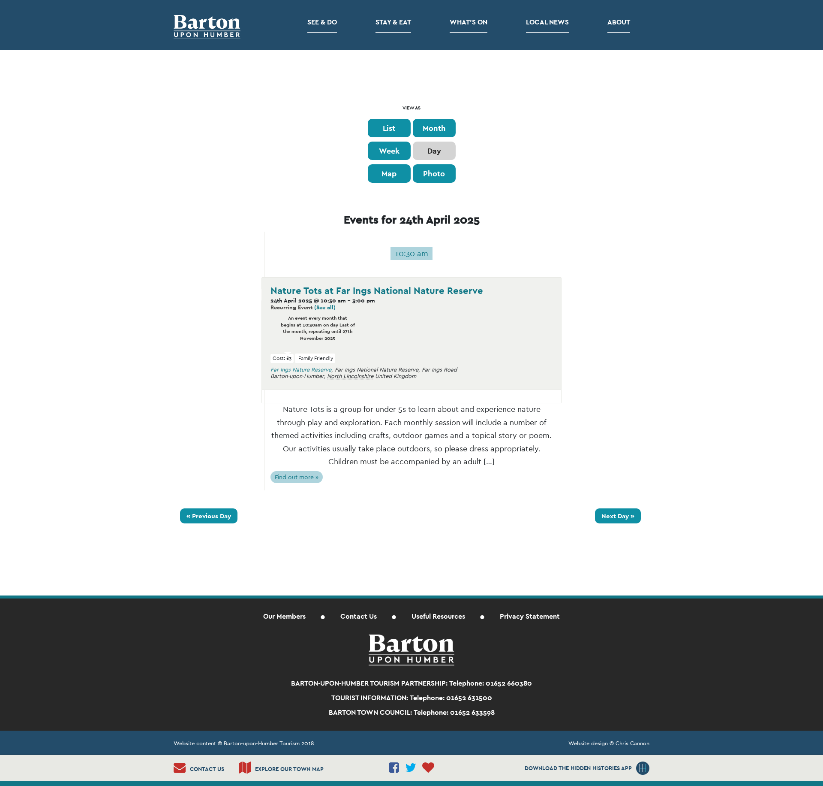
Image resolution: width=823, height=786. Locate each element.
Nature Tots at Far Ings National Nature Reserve (376, 290)
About (618, 22)
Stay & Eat (393, 22)
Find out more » (296, 477)
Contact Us (358, 616)
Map (388, 173)
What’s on (468, 22)
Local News (547, 22)
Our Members (284, 616)
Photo (434, 173)
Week (389, 151)
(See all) (325, 307)
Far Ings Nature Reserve (300, 369)
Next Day (617, 516)
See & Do (322, 22)
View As (411, 108)
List (389, 128)
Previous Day (208, 516)
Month (434, 128)
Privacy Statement (530, 616)
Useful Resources (438, 616)
